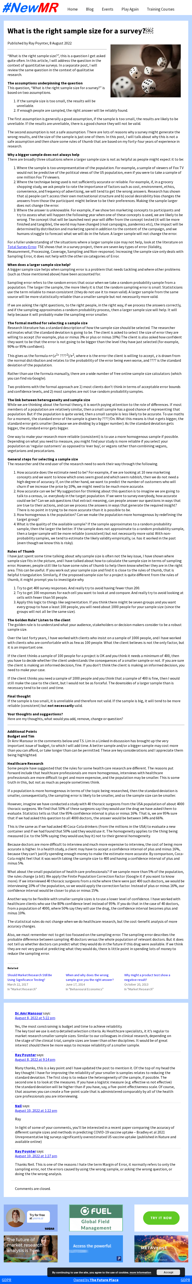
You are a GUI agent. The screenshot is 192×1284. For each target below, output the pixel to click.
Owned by (96, 1279)
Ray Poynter (25, 1054)
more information (140, 1272)
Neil (18, 1105)
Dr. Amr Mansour (28, 1013)
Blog (90, 9)
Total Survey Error (21, 246)
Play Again (130, 9)
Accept (168, 1272)
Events (107, 9)
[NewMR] (32, 7)
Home (72, 9)
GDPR (6, 1279)
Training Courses (160, 9)
